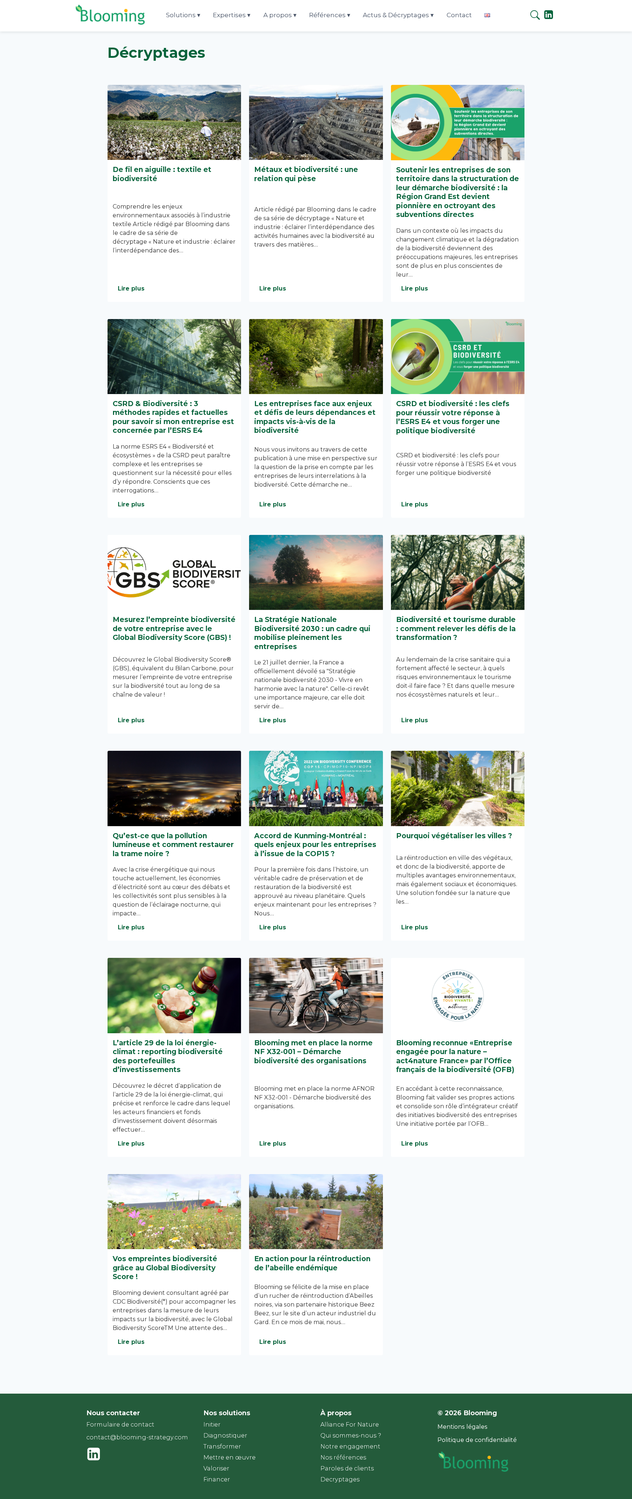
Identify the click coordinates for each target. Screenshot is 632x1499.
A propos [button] (277, 15)
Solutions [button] (181, 15)
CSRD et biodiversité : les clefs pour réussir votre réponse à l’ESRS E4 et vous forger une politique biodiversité (452, 417)
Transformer (222, 1446)
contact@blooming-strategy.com (137, 1437)
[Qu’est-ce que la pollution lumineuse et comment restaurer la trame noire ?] (174, 788)
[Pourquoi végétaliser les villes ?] (457, 788)
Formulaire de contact (120, 1424)
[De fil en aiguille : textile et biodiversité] (174, 122)
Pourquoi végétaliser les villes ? (454, 835)
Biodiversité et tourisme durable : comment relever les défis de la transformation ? (456, 628)
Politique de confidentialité (477, 1439)
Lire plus (131, 288)
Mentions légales (462, 1426)
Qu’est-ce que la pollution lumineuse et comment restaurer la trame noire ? (173, 844)
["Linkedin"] (548, 17)
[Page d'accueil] (111, 24)
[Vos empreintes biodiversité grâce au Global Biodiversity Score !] (174, 1211)
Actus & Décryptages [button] (396, 15)
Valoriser (216, 1468)
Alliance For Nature (349, 1424)
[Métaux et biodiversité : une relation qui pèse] (316, 122)
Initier (212, 1424)
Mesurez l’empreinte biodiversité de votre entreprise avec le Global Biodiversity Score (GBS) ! (174, 628)
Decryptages (340, 1479)
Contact (459, 15)
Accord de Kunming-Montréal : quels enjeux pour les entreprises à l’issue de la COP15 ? (315, 844)
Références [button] (327, 15)
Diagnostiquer (225, 1435)
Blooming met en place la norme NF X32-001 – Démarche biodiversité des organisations (313, 1051)
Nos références (343, 1457)
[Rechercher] (535, 16)
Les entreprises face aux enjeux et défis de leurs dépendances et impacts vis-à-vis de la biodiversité (315, 417)
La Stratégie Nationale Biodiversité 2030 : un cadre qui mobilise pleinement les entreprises (312, 633)
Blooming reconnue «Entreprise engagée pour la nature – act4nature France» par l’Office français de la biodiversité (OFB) (455, 1056)
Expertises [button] (229, 15)
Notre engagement (350, 1446)
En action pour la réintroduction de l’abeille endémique (312, 1263)
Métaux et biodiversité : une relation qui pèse (306, 174)
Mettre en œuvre (229, 1457)
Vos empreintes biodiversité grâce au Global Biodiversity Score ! (165, 1267)
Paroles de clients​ (347, 1468)
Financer (216, 1479)
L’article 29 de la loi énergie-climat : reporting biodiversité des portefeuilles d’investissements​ (168, 1056)
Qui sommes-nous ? (350, 1435)
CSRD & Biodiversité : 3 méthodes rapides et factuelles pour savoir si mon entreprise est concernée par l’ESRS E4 (173, 417)
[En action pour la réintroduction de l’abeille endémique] (316, 1211)
